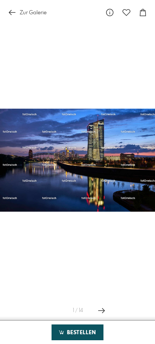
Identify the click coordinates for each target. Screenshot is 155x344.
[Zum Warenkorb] (142, 13)
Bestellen (80, 332)
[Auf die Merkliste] (126, 13)
